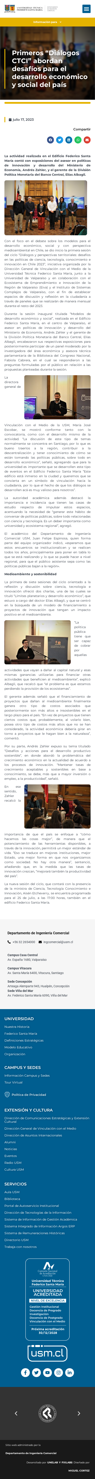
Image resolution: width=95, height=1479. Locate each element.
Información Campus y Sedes (27, 1076)
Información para (45, 22)
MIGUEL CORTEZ (78, 1470)
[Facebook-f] (25, 1372)
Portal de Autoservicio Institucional (31, 1206)
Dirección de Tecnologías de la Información (37, 1213)
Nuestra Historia (16, 1027)
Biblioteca (12, 1199)
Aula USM (11, 1192)
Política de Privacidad (29, 1095)
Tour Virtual (13, 1082)
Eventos (10, 1156)
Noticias (10, 1149)
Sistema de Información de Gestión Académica (40, 1219)
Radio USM (12, 1163)
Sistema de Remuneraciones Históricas (34, 1233)
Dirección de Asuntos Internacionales (33, 1135)
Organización (14, 1054)
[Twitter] (36, 1372)
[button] (86, 9)
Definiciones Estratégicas (24, 1040)
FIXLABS (67, 1462)
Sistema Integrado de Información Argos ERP (39, 1226)
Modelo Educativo (18, 1047)
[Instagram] (58, 1372)
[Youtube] (47, 1372)
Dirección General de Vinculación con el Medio (40, 1128)
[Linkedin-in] (69, 1372)
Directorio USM (16, 1240)
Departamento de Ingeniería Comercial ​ (31, 1453)
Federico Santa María (20, 1034)
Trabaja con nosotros (20, 1247)
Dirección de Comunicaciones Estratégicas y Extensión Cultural (46, 1120)
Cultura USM (14, 1170)
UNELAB (52, 1462)
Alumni (10, 1142)
